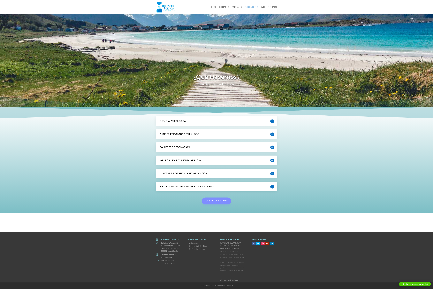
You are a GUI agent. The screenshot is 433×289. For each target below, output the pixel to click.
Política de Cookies (197, 249)
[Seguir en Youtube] (267, 243)
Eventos (236, 248)
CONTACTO (272, 7)
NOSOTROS (224, 7)
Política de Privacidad (198, 246)
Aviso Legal (193, 243)
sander (224, 248)
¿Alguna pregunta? (216, 201)
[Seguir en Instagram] (263, 243)
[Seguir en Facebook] (254, 243)
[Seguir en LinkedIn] (272, 243)
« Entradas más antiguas (229, 280)
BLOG (263, 7)
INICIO (213, 7)
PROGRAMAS (237, 7)
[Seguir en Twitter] (258, 243)
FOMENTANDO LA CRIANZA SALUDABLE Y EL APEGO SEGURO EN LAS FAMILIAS (230, 243)
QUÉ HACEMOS (251, 7)
